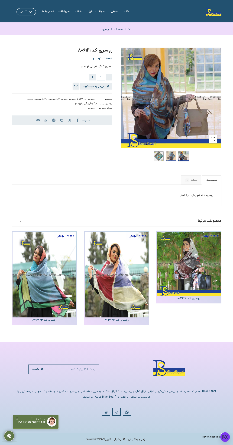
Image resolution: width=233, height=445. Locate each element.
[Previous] (20, 221)
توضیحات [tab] (211, 180)
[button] (213, 139)
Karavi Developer (95, 439)
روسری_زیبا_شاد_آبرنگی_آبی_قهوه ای (93, 103)
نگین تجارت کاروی (115, 439)
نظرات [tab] (192, 180)
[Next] (14, 221)
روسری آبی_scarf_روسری (82, 99)
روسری (91, 108)
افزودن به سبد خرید (94, 86)
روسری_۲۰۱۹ (62, 99)
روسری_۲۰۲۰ (48, 99)
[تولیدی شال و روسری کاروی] (213, 12)
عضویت (35, 369)
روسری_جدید (34, 99)
